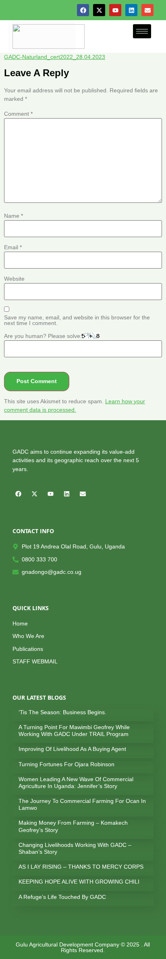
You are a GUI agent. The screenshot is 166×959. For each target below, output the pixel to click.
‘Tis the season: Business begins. (62, 712)
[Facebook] (83, 10)
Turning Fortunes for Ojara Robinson (66, 764)
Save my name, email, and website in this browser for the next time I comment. (77, 320)
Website (14, 278)
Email (13, 247)
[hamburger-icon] (142, 31)
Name (13, 216)
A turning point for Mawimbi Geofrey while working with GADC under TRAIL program (74, 730)
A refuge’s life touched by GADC (62, 897)
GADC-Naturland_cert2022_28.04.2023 (54, 57)
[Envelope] (147, 10)
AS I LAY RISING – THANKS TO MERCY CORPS (81, 866)
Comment (18, 114)
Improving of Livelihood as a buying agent (72, 749)
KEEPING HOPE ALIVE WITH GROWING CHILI (79, 881)
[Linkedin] (131, 10)
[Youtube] (115, 10)
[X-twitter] (99, 10)
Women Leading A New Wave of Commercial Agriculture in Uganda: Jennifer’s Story (76, 782)
